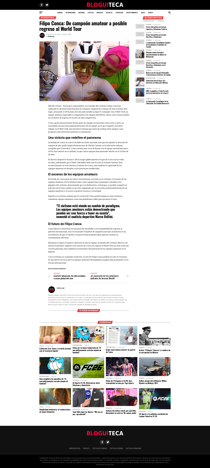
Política (91, 12)
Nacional (82, 12)
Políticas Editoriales (99, 448)
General (60, 12)
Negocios (100, 12)
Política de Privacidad (133, 448)
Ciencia (150, 12)
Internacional (70, 12)
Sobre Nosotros (74, 448)
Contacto (86, 448)
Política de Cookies (116, 448)
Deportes (109, 12)
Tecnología (119, 12)
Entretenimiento (132, 12)
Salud (143, 12)
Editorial (51, 36)
